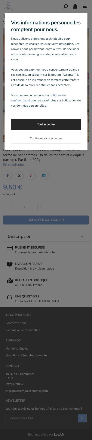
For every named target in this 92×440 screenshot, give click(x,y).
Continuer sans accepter (46, 138)
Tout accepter (46, 124)
